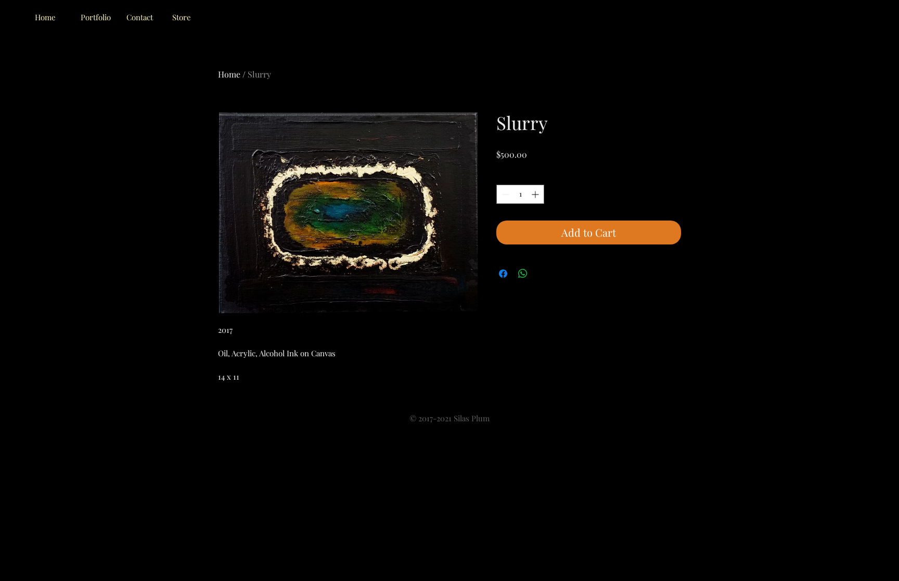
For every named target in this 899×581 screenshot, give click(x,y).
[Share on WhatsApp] (523, 273)
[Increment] (536, 194)
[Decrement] (504, 194)
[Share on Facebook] (503, 273)
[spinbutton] (520, 194)
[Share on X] (542, 273)
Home (229, 74)
